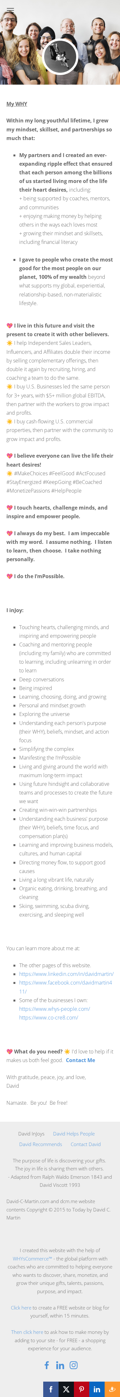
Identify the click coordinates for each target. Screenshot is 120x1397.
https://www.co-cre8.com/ (48, 1017)
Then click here (27, 1332)
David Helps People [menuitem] (74, 1133)
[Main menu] (10, 10)
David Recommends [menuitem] (40, 1144)
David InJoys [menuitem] (31, 1133)
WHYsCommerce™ (33, 1258)
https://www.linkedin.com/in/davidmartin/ (66, 973)
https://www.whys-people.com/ (54, 1008)
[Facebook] (47, 1365)
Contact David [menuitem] (86, 1144)
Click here (21, 1307)
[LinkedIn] (60, 1365)
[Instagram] (74, 1365)
